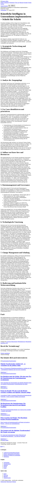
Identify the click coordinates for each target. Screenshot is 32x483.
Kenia (5, 468)
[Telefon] (4, 446)
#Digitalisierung (21, 341)
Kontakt (26, 2)
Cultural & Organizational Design (11, 452)
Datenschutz (3, 481)
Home (2, 2)
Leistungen (6, 2)
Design (5, 466)
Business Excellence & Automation (12, 455)
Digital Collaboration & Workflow (12, 454)
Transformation (7, 464)
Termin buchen (4, 6)
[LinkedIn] (1, 446)
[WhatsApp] (2, 446)
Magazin (21, 2)
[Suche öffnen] (9, 6)
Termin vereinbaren (5, 353)
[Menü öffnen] (13, 6)
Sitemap (14, 481)
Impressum (9, 481)
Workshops (12, 2)
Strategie (6, 465)
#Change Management (12, 341)
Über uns (17, 2)
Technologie (3, 10)
